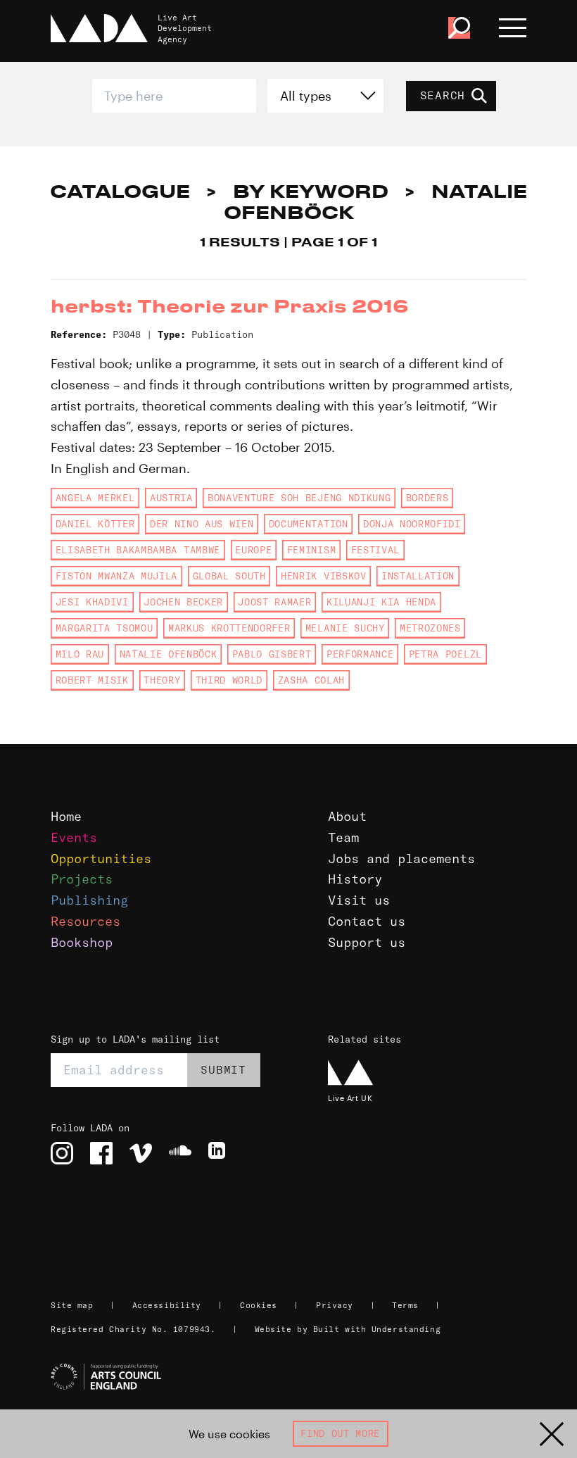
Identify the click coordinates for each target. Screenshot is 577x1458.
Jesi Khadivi (92, 602)
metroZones (430, 628)
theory (162, 680)
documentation (308, 523)
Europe (253, 549)
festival (375, 549)
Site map (72, 1305)
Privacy (334, 1305)
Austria (171, 497)
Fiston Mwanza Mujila (116, 576)
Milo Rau (80, 654)
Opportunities (101, 858)
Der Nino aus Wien (201, 523)
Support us (366, 942)
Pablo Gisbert (272, 654)
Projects (82, 879)
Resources (85, 921)
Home (66, 816)
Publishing (89, 900)
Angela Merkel (95, 497)
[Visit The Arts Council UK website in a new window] (294, 1377)
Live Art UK (350, 1097)
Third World (229, 680)
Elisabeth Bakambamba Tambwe (138, 549)
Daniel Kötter (95, 523)
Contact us (366, 921)
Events (74, 837)
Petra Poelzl (445, 654)
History (355, 879)
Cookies (258, 1305)
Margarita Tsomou (104, 628)
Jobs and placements (401, 858)
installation (418, 576)
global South (229, 576)
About (347, 816)
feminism (311, 549)
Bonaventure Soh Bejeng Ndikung (299, 497)
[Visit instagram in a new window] (62, 1153)
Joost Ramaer (274, 602)
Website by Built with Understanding (348, 1329)
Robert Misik (92, 680)
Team (343, 837)
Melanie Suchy (345, 628)
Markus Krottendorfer (229, 628)
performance (359, 654)
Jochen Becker (183, 602)
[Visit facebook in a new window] (101, 1153)
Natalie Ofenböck (168, 654)
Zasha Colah (311, 680)
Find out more (340, 1433)
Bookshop (82, 942)
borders (427, 497)
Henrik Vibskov (323, 576)
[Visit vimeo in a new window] (140, 1153)
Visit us (359, 900)
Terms (405, 1305)
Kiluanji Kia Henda (381, 602)
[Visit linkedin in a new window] (219, 1153)
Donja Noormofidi (412, 523)
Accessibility (166, 1305)
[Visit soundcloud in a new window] (180, 1153)
